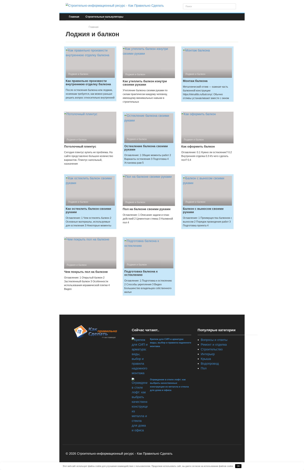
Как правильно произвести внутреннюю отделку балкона (88, 82)
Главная (74, 16)
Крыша (206, 359)
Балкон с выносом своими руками (203, 210)
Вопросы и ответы (214, 340)
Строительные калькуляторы (104, 16)
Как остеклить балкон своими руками (88, 210)
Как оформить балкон (198, 146)
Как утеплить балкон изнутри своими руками (145, 83)
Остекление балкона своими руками (146, 147)
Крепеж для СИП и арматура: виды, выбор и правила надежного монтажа (170, 343)
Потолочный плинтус (80, 146)
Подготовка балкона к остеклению (141, 273)
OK (238, 466)
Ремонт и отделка (214, 344)
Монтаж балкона (195, 81)
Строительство (212, 349)
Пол (204, 368)
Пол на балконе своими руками (147, 209)
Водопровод (210, 363)
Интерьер (208, 354)
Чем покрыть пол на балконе (86, 271)
